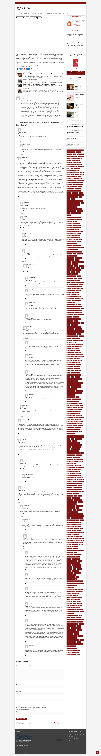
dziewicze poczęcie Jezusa (71, 239)
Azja (79, 176)
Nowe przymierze (70, 427)
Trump (68, 599)
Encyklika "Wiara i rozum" (79, 247)
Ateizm (17, 15)
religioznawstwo (78, 524)
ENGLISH (59, 13)
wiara (68, 621)
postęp (74, 477)
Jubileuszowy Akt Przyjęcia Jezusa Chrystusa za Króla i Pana (75, 331)
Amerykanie (69, 162)
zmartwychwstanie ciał (71, 646)
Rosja (81, 528)
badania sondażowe (70, 178)
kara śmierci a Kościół (70, 344)
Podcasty (34, 13)
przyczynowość (69, 499)
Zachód (82, 640)
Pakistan (74, 444)
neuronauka (80, 421)
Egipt (68, 241)
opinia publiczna (78, 438)
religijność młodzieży (76, 522)
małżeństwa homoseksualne (76, 386)
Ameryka (68, 160)
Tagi (71, 73)
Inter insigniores (78, 306)
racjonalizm (69, 512)
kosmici (68, 364)
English (68, 249)
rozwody (81, 532)
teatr (68, 583)
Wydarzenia (49, 13)
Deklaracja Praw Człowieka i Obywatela (73, 217)
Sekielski (78, 540)
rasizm (82, 516)
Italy (72, 314)
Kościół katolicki (70, 362)
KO (73, 350)
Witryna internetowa (20, 698)
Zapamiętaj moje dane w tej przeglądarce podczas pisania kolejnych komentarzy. (31, 707)
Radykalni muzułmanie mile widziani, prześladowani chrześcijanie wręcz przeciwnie (39, 84)
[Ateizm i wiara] (70, 77)
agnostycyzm (80, 156)
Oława (68, 438)
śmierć (81, 544)
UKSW (80, 605)
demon (80, 219)
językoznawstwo (70, 326)
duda (79, 233)
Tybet (74, 603)
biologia (68, 184)
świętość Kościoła (75, 570)
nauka (73, 419)
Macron (81, 382)
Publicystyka (27, 13)
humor (74, 296)
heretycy (68, 288)
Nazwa (17, 684)
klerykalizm (69, 350)
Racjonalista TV (19, 752)
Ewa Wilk (68, 261)
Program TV (65, 13)
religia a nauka (69, 520)
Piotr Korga (69, 457)
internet (68, 308)
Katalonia (68, 346)
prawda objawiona (78, 483)
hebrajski (75, 286)
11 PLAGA (77, 112)
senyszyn (80, 542)
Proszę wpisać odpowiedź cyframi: (22, 709)
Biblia (68, 182)
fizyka (68, 272)
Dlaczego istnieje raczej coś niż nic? (73, 223)
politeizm (68, 469)
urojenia (82, 611)
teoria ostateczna (70, 587)
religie (82, 520)
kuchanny (77, 372)
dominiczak (69, 229)
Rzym (77, 534)
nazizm (68, 421)
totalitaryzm (69, 595)
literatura (75, 378)
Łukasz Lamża (69, 382)
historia (68, 290)
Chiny (68, 198)
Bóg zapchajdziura (70, 188)
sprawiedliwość (69, 554)
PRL (82, 491)
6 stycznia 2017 (77, 89)
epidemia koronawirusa (71, 251)
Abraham (81, 150)
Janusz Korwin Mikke (76, 318)
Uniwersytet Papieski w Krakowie (72, 611)
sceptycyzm (81, 538)
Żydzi (78, 654)
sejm (74, 540)
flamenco (72, 272)
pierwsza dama (79, 455)
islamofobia (74, 312)
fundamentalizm (75, 274)
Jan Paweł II (76, 316)
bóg (68, 186)
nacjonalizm (77, 413)
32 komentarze (24, 20)
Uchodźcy (49, 20)
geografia (80, 278)
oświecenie (69, 444)
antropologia (81, 166)
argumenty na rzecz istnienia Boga (72, 172)
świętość (68, 570)
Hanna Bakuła (69, 286)
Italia (68, 314)
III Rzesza (69, 300)
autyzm (75, 176)
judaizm (68, 334)
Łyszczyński (76, 382)
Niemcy (72, 423)
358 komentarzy (77, 80)
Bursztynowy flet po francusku (72, 37)
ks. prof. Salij (78, 370)
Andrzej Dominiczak (76, 162)
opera (73, 438)
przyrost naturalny (79, 505)
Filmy (22, 13)
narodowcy (69, 417)
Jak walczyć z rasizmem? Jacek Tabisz (78, 86)
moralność (69, 409)
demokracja (75, 219)
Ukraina (75, 605)
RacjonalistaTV (72, 740)
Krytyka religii (22, 15)
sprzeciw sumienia (78, 554)
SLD (73, 544)
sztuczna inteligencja (70, 577)
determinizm (69, 221)
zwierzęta (69, 652)
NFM (68, 423)
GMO (68, 282)
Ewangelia (74, 261)
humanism (76, 294)
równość (74, 530)
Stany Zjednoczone (76, 558)
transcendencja (78, 597)
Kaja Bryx (79, 334)
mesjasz (68, 401)
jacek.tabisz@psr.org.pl (26, 241)
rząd (73, 534)
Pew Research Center (71, 455)
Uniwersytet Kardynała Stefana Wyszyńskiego (74, 609)
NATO (82, 417)
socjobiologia (69, 548)
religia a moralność (79, 518)
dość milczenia (69, 231)
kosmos (73, 364)
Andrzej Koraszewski (77, 164)
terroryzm (45, 20)
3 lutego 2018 (77, 107)
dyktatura (77, 237)
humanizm (69, 296)
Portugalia (69, 477)
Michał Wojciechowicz (77, 403)
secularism (69, 540)
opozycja (68, 440)
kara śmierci (69, 340)
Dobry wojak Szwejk (77, 225)
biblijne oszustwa (74, 182)
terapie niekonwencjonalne (71, 589)
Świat (37, 15)
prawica (75, 485)
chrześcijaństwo (79, 200)
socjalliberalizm (75, 546)
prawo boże (69, 487)
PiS (75, 459)
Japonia (76, 320)
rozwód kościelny (75, 532)
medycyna (69, 399)
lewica (42, 20)
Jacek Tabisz (39, 20)
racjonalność (75, 512)
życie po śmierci (75, 652)
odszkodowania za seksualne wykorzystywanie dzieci (74, 436)
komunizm (69, 356)
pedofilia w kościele (70, 453)
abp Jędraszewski (75, 150)
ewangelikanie (80, 261)
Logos (80, 378)
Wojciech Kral (74, 627)
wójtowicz (73, 629)
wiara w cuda (80, 621)
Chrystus (72, 198)
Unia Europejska (70, 607)
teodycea (81, 583)
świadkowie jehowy (77, 566)
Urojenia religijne (70, 613)
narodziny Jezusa (76, 417)
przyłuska (80, 501)
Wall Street (78, 617)
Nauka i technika (41, 13)
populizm (78, 475)
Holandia (68, 292)
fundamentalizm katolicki (71, 276)
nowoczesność (77, 427)
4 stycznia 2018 (77, 97)
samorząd (79, 536)
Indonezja (72, 302)
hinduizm (80, 288)
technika (72, 583)
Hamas (76, 284)
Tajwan (77, 581)
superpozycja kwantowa (76, 564)
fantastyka (81, 265)
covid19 (74, 204)
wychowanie (74, 638)
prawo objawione (70, 491)
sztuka (77, 577)
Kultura (55, 13)
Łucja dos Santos (70, 380)
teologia (68, 585)
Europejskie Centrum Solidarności (30, 79)
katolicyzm (80, 346)
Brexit (73, 190)
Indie (68, 302)
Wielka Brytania (74, 623)
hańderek (81, 284)
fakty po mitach (69, 265)
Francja (78, 272)
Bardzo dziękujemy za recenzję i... (73, 144)
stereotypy (69, 562)
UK (71, 605)
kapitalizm (69, 338)
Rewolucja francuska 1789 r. (72, 526)
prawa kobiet (69, 481)
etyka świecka (69, 255)
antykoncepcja (77, 168)
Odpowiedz (20, 141)
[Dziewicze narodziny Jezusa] (70, 94)
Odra (80, 431)
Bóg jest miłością (73, 186)
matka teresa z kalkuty (71, 395)
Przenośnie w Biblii (76, 497)
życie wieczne (69, 654)
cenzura (68, 196)
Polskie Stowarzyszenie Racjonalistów (73, 473)
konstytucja (69, 358)
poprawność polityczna (71, 475)
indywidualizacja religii (71, 304)
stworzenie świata (76, 562)
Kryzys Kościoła (70, 368)
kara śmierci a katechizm (71, 342)
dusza (78, 235)
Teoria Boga (74, 585)
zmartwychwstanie (79, 644)
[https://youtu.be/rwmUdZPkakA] (53, 733)
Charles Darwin (74, 196)
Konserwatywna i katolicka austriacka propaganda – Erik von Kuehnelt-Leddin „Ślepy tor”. (41, 90)
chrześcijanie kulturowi (71, 200)
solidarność (76, 548)
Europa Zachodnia (79, 257)
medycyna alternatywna (76, 399)
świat (74, 568)
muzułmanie (74, 411)
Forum (38, 2)
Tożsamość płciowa (70, 597)
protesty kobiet (69, 495)
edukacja (79, 239)
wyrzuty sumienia (70, 640)
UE (67, 605)
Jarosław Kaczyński (70, 322)
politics (74, 469)
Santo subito (69, 538)
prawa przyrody (76, 481)
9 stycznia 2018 (77, 79)
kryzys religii (77, 368)
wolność (68, 631)
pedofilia (76, 451)
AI (67, 158)
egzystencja (73, 241)
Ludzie (76, 380)
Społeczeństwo (33, 15)
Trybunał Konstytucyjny (75, 599)
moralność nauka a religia (77, 409)
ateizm (68, 174)
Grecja (82, 282)
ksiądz (68, 372)
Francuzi (68, 274)
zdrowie (79, 642)
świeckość (79, 568)
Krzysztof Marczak (25, 419)
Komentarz (18, 667)
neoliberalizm (74, 421)
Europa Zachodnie (70, 259)
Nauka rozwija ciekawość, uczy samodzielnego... (75, 120)
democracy (69, 219)
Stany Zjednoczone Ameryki (71, 560)
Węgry (82, 619)
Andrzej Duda (69, 164)
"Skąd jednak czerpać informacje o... (73, 132)
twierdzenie (69, 603)
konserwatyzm (80, 356)
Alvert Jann (80, 158)
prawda (82, 481)
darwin (68, 213)
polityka (73, 471)
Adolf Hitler (69, 154)
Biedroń (80, 182)
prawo (80, 485)
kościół (80, 360)
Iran (68, 310)
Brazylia (68, 190)
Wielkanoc (81, 623)
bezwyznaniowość (80, 180)
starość (80, 560)
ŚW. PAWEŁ (69, 566)
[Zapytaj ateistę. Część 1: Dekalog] (70, 104)
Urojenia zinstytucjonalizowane (72, 615)
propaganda (69, 493)
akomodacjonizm (73, 158)
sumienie (68, 564)
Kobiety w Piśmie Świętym (71, 352)
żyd (74, 654)
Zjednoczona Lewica (70, 644)
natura (68, 419)
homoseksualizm (70, 294)
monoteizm (80, 407)
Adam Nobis (78, 152)
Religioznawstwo (70, 524)
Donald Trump (75, 229)
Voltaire (73, 617)
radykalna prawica (76, 516)
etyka (74, 253)
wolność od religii (75, 631)
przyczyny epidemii (78, 499)
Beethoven (69, 180)
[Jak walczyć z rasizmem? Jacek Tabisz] (70, 85)
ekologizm (69, 243)
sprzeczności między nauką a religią (73, 556)
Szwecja (74, 579)
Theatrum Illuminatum (71, 591)
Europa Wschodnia (70, 257)
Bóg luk (80, 186)
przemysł (68, 497)
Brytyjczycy (78, 190)
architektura (76, 170)
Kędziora (68, 348)
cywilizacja (69, 211)
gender (79, 276)
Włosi (68, 627)
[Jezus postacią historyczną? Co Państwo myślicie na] (64, 736)
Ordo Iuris (74, 440)
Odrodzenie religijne (70, 433)
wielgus (68, 623)
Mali (68, 384)
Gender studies (69, 278)
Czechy (74, 211)
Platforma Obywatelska (71, 461)
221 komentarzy (77, 115)
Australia (77, 174)
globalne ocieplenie (76, 280)
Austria (82, 174)
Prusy (76, 495)
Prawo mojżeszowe (70, 489)
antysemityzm (69, 170)
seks (82, 540)
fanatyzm (76, 265)
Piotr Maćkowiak (76, 457)
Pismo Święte (80, 459)
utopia (68, 617)
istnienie (79, 312)
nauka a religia (78, 419)
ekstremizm (78, 245)
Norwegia (80, 425)
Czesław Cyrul (80, 211)
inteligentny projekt (70, 306)
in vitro (79, 300)
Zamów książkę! (76, 68)
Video (40, 15)
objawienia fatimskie (76, 429)
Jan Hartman (69, 316)
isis (71, 310)
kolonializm (69, 354)
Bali (76, 178)
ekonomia (74, 243)
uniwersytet (77, 607)
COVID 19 (69, 204)
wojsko (68, 629)
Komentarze (80, 71)
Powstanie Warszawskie (71, 479)
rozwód (68, 532)
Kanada (68, 336)
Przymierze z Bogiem (70, 505)
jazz (82, 322)
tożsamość (75, 595)
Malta (68, 386)
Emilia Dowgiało (70, 247)
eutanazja (77, 259)
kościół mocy (77, 362)
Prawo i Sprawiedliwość (77, 487)
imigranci (33, 20)
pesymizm (77, 453)
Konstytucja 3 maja (76, 358)
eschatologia (69, 253)
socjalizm (68, 546)
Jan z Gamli (69, 318)
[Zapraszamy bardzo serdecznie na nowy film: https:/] (59, 736)
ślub (77, 544)
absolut (68, 152)
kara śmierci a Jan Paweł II (77, 340)
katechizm (74, 346)
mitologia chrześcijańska (74, 405)
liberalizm (77, 376)
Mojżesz (75, 407)
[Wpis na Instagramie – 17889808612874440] (59, 733)
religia (73, 518)
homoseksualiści (75, 292)
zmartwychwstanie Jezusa (71, 648)
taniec (81, 581)
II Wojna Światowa (79, 298)
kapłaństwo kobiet (76, 338)
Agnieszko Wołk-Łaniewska (71, 156)
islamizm (68, 312)
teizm (77, 583)
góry (72, 282)
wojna (79, 627)
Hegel (80, 286)
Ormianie (77, 442)
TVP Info (79, 601)
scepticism (75, 538)
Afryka (74, 154)
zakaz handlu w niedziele (71, 642)
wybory (68, 638)
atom (72, 174)
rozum (79, 530)
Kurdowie (73, 374)
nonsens (75, 425)
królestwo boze (69, 366)
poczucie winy (78, 465)
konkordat (74, 356)
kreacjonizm (79, 364)
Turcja (74, 601)
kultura (68, 374)
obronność (69, 431)
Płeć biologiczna (79, 461)
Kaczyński (73, 334)
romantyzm (76, 528)
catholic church (75, 192)
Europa (31, 20)
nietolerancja (69, 425)
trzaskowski (69, 601)
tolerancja (69, 593)
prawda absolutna (70, 483)
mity (81, 405)
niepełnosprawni (78, 423)
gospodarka (77, 282)
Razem (68, 518)
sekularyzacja (69, 542)
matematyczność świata (71, 393)
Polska (78, 471)
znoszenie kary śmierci (71, 650)
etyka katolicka (80, 253)
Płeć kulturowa (69, 463)
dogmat (68, 227)
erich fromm (79, 251)
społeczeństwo (69, 552)
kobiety (78, 350)
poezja (78, 467)
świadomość (69, 568)
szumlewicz (69, 579)
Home (18, 13)
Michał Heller (69, 403)
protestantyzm (75, 493)
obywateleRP (75, 431)
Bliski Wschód (74, 184)
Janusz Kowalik (69, 320)
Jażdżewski (78, 322)
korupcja (75, 360)
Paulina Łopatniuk (70, 451)
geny (75, 278)
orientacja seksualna (70, 442)
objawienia (69, 429)
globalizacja (69, 280)
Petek (82, 453)
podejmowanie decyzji (71, 467)
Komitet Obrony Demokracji (77, 354)
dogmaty (73, 227)
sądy (75, 536)
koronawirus (69, 360)
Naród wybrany (78, 415)
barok (80, 178)
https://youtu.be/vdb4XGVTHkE (32, 179)
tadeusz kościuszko (70, 581)
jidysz (76, 326)
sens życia (75, 542)
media (77, 397)
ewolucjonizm (74, 263)
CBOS (81, 192)
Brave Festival (77, 188)
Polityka (27, 15)
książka (73, 372)
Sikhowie (68, 544)
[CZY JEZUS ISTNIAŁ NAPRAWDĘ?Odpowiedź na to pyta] (64, 733)
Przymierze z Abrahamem (71, 503)
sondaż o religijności (70, 550)
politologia (79, 469)
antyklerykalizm (69, 168)
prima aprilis (77, 491)
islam (36, 20)
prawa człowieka (80, 479)
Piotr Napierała (28, 474)
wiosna (68, 625)
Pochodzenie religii (70, 465)
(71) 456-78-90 (72, 736)
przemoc (80, 495)
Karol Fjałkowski (79, 344)
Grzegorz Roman (70, 284)
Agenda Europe (80, 154)
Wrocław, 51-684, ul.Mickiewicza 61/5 (77, 734)
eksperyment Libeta (70, 245)
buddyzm (68, 192)
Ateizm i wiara (78, 77)
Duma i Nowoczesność (71, 235)
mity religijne (69, 407)
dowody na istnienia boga (78, 231)
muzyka (79, 411)
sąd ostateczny (69, 536)
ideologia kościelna (70, 298)
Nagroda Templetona (70, 415)
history (73, 290)
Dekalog (68, 215)
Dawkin (79, 213)
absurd (73, 152)
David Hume (74, 213)
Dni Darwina (69, 225)
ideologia (78, 296)
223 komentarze (77, 108)
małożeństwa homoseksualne (76, 384)
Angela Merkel (69, 166)
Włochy (78, 625)
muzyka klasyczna (70, 413)
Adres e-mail (19, 691)
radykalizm (69, 516)
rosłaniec (68, 530)
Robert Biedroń (69, 528)
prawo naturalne (78, 489)
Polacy (82, 467)
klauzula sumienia (75, 348)
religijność (69, 522)
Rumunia (68, 534)
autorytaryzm (69, 176)
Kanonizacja (82, 336)
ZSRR (78, 650)
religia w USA (76, 520)
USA (80, 615)
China (80, 196)
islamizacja (79, 310)
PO (75, 463)
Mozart (68, 411)
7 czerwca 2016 (18, 20)
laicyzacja (78, 374)
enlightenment (74, 249)
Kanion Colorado (74, 336)
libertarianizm (69, 378)
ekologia (78, 241)
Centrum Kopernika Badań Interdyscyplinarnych (75, 194)
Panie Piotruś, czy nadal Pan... (72, 138)
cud (78, 204)
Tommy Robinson (75, 593)
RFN (79, 526)
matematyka (79, 393)
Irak (82, 308)
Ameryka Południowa (75, 160)
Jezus (68, 324)
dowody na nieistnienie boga (72, 233)
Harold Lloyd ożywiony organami (73, 39)
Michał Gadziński (75, 401)
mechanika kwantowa (70, 397)
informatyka (79, 304)
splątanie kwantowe (79, 550)
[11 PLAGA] (70, 112)
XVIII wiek (77, 640)
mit (67, 405)
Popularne (71, 71)
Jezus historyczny (74, 324)
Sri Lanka (68, 558)
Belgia (74, 180)
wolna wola (79, 629)
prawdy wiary (69, 485)
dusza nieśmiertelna (70, 237)
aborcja (68, 150)
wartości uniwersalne (75, 619)
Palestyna (79, 444)
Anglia (75, 166)
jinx (79, 326)
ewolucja (68, 263)
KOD (79, 352)
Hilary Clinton (74, 288)
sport (75, 552)
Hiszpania (78, 290)
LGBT (73, 376)
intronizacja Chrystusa (76, 308)
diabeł (75, 221)
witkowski (73, 625)
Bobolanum (81, 184)
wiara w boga (73, 621)
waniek (68, 619)
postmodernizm (80, 477)
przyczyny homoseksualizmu (72, 501)
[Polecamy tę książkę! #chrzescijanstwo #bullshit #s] (53, 736)
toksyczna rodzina (80, 591)
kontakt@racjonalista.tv (31, 2)
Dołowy (78, 227)
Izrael (76, 314)
